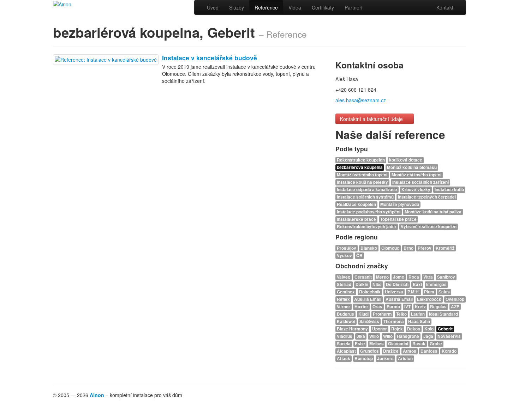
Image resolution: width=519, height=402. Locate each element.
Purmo (393, 307)
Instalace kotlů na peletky (362, 182)
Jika (361, 336)
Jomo (398, 277)
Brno (408, 248)
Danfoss (428, 351)
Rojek (397, 329)
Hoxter (361, 307)
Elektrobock (429, 299)
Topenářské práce (398, 219)
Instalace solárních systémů (365, 197)
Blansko (368, 248)
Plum (429, 292)
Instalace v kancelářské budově (209, 57)
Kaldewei (346, 321)
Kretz (420, 307)
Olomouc (390, 248)
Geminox (346, 292)
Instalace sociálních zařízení (420, 182)
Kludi (363, 314)
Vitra (428, 277)
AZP (455, 307)
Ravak (418, 344)
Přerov (424, 248)
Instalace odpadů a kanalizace (367, 190)
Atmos (409, 351)
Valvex (343, 277)
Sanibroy (446, 277)
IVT (407, 307)
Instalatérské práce (356, 219)
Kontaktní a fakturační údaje (372, 118)
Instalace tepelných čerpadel (427, 197)
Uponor (379, 329)
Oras (377, 307)
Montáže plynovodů (399, 204)
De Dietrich (397, 284)
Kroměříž (445, 248)
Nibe (377, 284)
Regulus (438, 307)
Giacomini (398, 344)
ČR (359, 255)
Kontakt (444, 7)
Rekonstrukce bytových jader (366, 227)
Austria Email (367, 299)
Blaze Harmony (352, 329)
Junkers (385, 358)
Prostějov (346, 248)
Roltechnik (370, 292)
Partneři (353, 7)
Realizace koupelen (356, 204)
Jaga (428, 336)
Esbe (360, 344)
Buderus (345, 314)
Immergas (436, 284)
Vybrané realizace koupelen (429, 227)
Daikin (362, 284)
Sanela (344, 344)
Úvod (213, 7)
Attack (343, 358)
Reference (266, 7)
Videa (294, 7)
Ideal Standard (443, 314)
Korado (449, 351)
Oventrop (455, 299)
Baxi (417, 284)
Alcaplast (346, 351)
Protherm (382, 314)
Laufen (418, 314)
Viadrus (344, 336)
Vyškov (344, 255)
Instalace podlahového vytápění (368, 212)
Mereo (382, 277)
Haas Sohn (419, 321)
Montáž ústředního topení (362, 175)
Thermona (393, 321)
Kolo (429, 329)
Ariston (405, 358)
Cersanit (363, 277)
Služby (236, 7)
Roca (413, 277)
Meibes (376, 344)
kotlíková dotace (405, 160)
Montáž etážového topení (416, 175)
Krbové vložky (415, 190)
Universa (394, 292)
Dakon (413, 329)
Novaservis (449, 336)
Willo (374, 336)
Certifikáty (323, 7)
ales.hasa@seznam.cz (360, 100)
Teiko (401, 314)
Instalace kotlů (449, 190)
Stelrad (344, 284)
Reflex (343, 299)
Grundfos (369, 351)
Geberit (445, 329)
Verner (343, 307)
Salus (444, 292)
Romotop (363, 358)
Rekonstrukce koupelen (361, 160)
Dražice (391, 351)
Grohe (436, 344)
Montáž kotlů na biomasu (412, 167)
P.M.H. (413, 292)
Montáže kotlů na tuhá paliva (433, 212)
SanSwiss (369, 321)
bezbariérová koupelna (360, 167)
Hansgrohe (408, 336)
